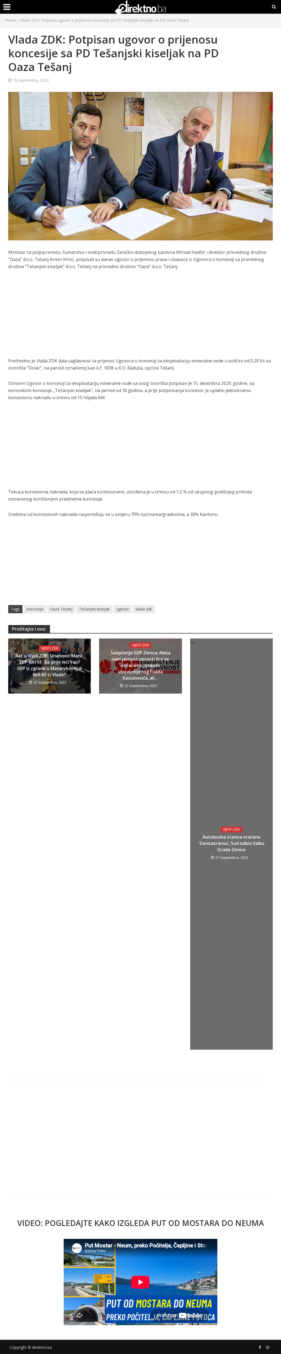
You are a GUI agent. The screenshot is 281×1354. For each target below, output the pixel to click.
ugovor (122, 609)
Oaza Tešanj (61, 609)
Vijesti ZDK (49, 648)
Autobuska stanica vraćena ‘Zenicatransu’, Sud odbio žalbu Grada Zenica (231, 843)
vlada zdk (144, 609)
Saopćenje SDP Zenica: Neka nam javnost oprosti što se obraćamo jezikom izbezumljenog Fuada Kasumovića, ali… (140, 665)
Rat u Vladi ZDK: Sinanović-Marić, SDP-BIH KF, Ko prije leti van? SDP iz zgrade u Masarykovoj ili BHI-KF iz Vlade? (49, 665)
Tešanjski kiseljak (94, 609)
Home (10, 20)
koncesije (35, 609)
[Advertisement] (140, 316)
